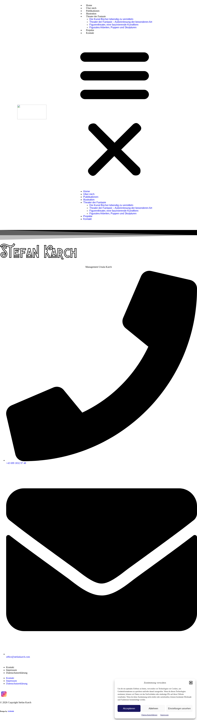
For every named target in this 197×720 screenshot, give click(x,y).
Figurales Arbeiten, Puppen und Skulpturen (113, 27)
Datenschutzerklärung (149, 715)
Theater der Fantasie (96, 16)
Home (89, 5)
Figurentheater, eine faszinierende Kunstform (113, 24)
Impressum (164, 715)
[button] (190, 682)
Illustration (91, 13)
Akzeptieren (129, 708)
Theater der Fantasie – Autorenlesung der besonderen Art (120, 22)
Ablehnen (153, 708)
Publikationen (92, 11)
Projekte (90, 30)
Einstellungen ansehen (179, 708)
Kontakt (90, 33)
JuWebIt (11, 711)
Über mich (91, 8)
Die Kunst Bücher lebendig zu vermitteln (111, 19)
